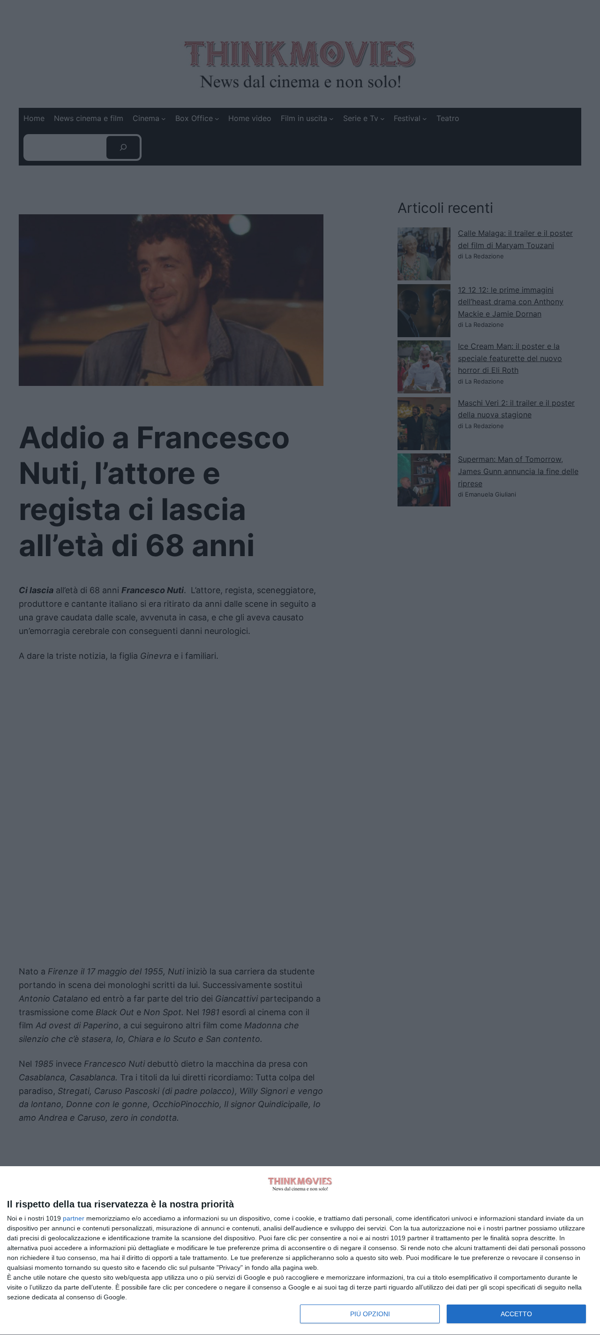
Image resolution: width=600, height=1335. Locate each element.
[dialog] (300, 1251)
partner (73, 1218)
